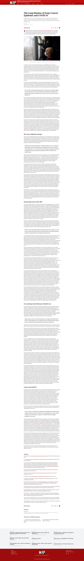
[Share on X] (53, 27)
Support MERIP (68, 550)
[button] (18, 3)
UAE (32, 537)
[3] (55, 158)
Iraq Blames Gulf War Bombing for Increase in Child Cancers (42, 473)
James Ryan (11, 540)
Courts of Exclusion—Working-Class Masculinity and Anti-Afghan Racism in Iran (64, 533)
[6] (28, 187)
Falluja (52, 254)
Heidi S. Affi (33, 545)
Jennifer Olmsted (37, 534)
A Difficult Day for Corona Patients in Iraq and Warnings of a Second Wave (39, 459)
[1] (28, 72)
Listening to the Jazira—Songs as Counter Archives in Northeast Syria (42, 544)
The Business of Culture (36, 538)
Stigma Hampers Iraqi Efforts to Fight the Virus (39, 456)
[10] (39, 249)
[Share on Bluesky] (59, 27)
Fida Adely (33, 534)
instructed (32, 421)
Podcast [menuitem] (41, 3)
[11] (49, 253)
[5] (39, 178)
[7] (58, 195)
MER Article (12, 531)
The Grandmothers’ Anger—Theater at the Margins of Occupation (20, 544)
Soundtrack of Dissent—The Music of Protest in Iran (63, 543)
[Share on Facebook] (51, 27)
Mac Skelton (25, 23)
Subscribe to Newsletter (70, 551)
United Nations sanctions (39, 159)
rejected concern (50, 179)
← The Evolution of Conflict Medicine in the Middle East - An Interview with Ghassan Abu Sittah (32, 521)
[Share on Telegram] (57, 27)
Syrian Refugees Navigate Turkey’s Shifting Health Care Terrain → (50, 520)
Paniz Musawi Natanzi (57, 534)
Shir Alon (33, 539)
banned (44, 424)
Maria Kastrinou (16, 545)
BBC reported (39, 190)
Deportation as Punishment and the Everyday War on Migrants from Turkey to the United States (20, 533)
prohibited (42, 422)
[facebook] (66, 553)
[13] (24, 353)
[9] (57, 238)
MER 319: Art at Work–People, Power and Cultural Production (19, 538)
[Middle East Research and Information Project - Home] (13, 2)
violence (46, 67)
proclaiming (26, 128)
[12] (44, 255)
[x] (68, 553)
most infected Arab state (47, 30)
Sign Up (73, 3)
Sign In (70, 3)
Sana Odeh (41, 534)
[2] (48, 114)
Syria (33, 542)
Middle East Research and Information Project (29, 1)
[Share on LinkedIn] (55, 27)
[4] (41, 166)
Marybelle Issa (56, 539)
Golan (11, 542)
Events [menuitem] (38, 3)
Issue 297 (38, 517)
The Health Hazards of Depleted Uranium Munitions (40, 476)
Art (54, 537)
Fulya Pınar (11, 534)
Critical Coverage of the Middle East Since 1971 (23, 2)
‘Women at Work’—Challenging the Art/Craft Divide (63, 538)
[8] (55, 209)
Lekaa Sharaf (11, 545)
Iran (54, 542)
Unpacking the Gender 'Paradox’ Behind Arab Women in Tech (40, 533)
